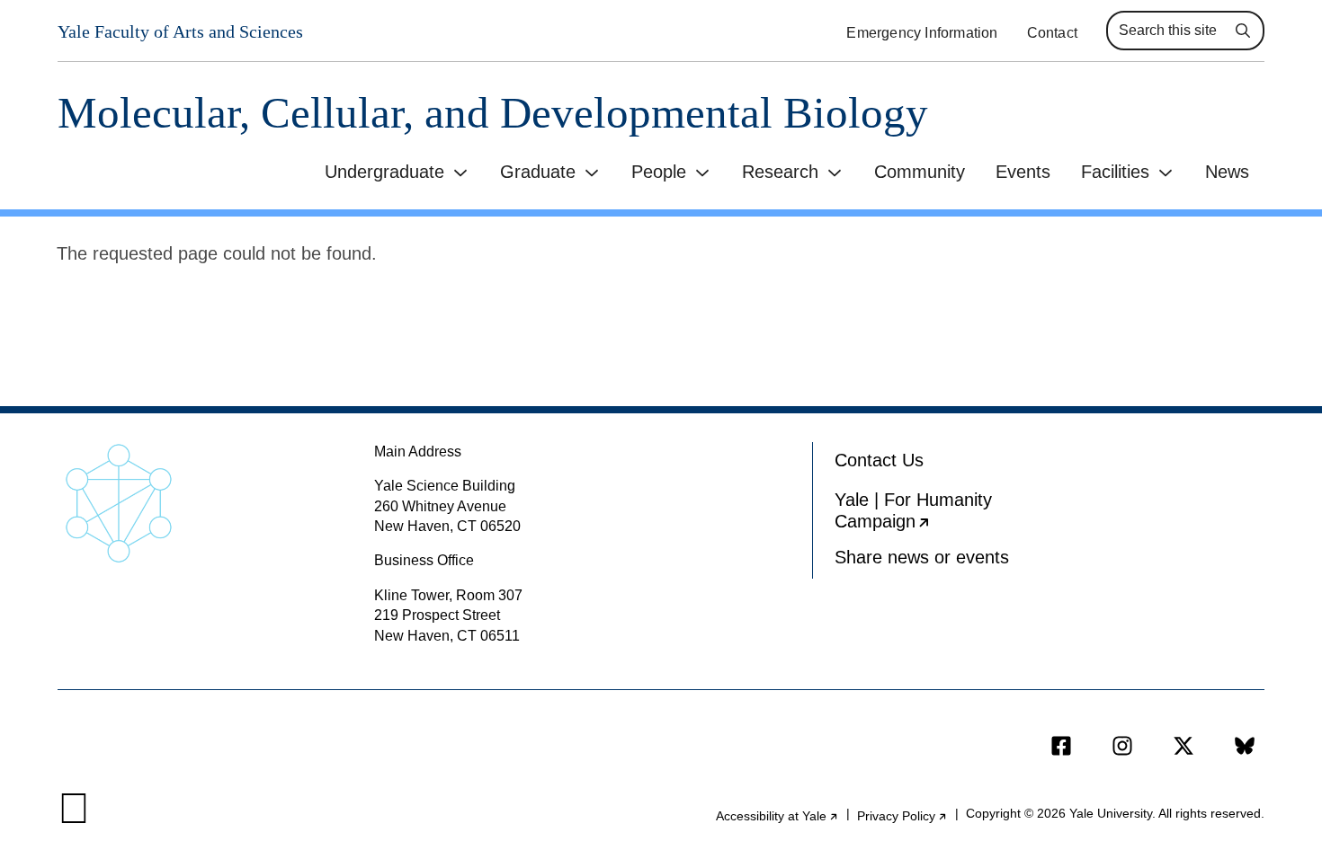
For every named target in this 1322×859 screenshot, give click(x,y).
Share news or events (922, 557)
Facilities (1115, 172)
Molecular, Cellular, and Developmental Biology (493, 113)
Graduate (538, 172)
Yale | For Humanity (937, 514)
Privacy (902, 816)
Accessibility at (777, 816)
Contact (1052, 32)
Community (919, 172)
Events (1023, 172)
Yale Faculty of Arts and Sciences (180, 31)
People (658, 172)
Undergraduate (384, 172)
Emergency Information (921, 32)
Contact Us (879, 460)
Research (780, 172)
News (1227, 172)
